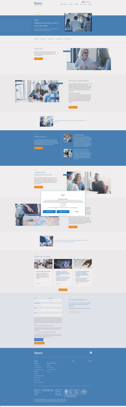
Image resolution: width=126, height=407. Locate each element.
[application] (63, 203)
